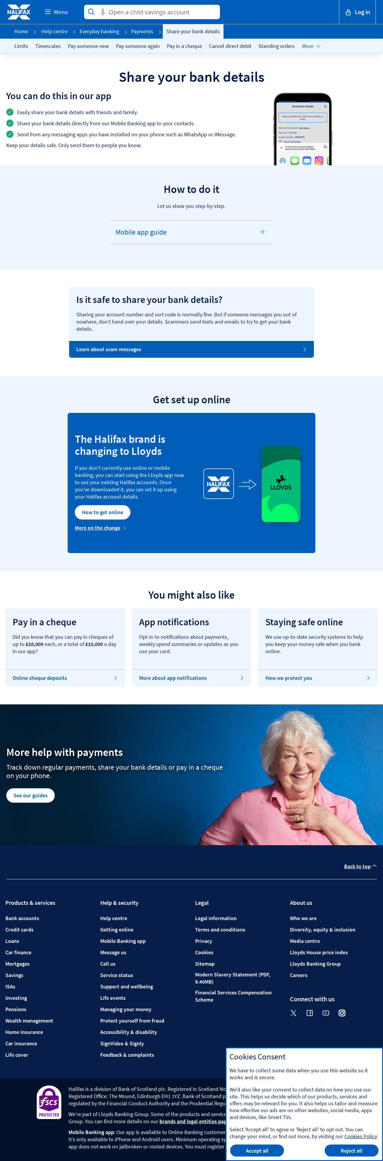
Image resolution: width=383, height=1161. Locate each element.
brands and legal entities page (194, 1121)
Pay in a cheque (184, 46)
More (307, 46)
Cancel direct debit (230, 46)
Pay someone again (138, 46)
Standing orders (277, 46)
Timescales (48, 46)
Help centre (54, 31)
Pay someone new (88, 46)
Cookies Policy (360, 1136)
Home (21, 31)
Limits (21, 46)
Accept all (257, 1150)
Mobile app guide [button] (140, 235)
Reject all (351, 1150)
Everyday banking (99, 31)
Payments (142, 31)
